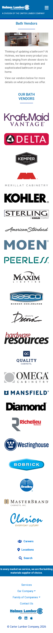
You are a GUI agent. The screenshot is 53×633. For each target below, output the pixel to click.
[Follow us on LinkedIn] (26, 618)
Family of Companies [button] (25, 597)
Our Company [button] (25, 591)
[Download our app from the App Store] (32, 618)
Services (26, 584)
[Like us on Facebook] (21, 618)
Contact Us (26, 603)
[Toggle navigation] (46, 8)
